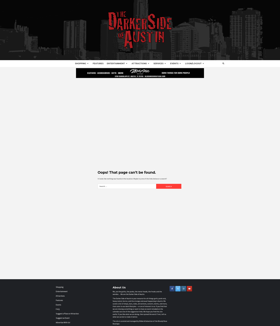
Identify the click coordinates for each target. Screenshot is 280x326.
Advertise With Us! (63, 322)
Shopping (80, 63)
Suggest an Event (63, 318)
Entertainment (116, 63)
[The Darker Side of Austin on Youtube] (189, 288)
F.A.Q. (58, 309)
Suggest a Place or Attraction (67, 313)
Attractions (139, 63)
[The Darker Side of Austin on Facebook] (172, 288)
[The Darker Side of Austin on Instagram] (183, 288)
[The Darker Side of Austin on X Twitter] (178, 288)
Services (158, 63)
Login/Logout (193, 63)
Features (98, 63)
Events (174, 63)
